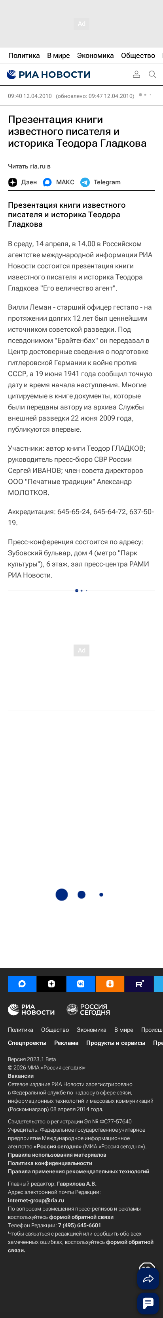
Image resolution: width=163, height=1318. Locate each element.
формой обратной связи (81, 1217)
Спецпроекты (27, 1042)
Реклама (66, 1042)
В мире (123, 1029)
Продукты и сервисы (115, 1042)
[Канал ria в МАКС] (22, 984)
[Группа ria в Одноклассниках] (110, 984)
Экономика (91, 1029)
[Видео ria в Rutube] (139, 984)
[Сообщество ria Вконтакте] (80, 984)
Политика (20, 1029)
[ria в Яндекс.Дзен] (51, 984)
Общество (55, 1029)
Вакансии (21, 1076)
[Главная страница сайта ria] (47, 74)
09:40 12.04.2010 (30, 96)
